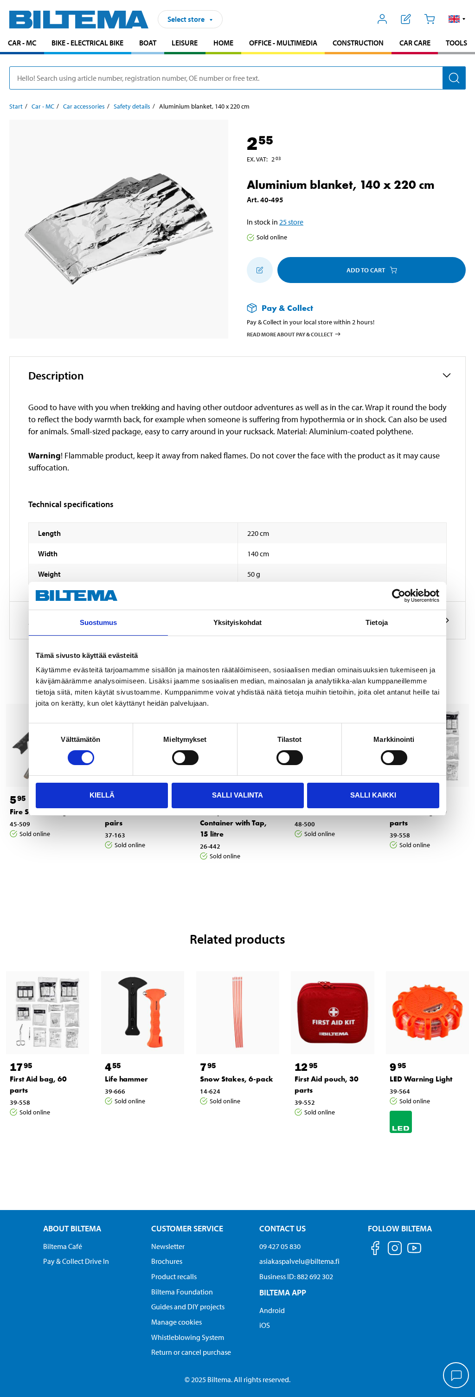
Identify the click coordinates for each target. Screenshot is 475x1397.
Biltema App (282, 1292)
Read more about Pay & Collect (290, 333)
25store (291, 221)
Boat (147, 42)
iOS (264, 1325)
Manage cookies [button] (176, 1321)
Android (272, 1310)
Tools (456, 42)
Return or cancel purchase (191, 1352)
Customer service (187, 1228)
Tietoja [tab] (377, 622)
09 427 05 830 (280, 1246)
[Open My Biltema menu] (382, 19)
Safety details (132, 106)
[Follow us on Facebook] (375, 1250)
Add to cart (366, 270)
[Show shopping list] (406, 19)
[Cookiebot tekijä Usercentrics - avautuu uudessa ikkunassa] (398, 596)
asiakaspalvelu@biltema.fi (299, 1261)
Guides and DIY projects (188, 1306)
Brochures (166, 1261)
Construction (358, 42)
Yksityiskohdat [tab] (237, 622)
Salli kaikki (373, 795)
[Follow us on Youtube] (414, 1252)
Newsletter (168, 1246)
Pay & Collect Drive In (76, 1261)
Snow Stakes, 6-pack (236, 1079)
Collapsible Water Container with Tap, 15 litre (233, 823)
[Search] (454, 78)
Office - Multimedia (283, 42)
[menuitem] (22, 43)
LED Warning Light (421, 1079)
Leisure (185, 42)
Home (223, 42)
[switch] (185, 757)
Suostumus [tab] (98, 622)
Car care (414, 42)
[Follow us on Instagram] (394, 1250)
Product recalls (174, 1276)
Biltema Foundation (182, 1291)
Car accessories (84, 106)
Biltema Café (62, 1246)
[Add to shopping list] (260, 270)
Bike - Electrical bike (87, 42)
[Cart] (429, 19)
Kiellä (102, 795)
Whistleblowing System (187, 1337)
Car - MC (22, 42)
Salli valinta (237, 795)
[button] (457, 19)
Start (16, 106)
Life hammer (126, 1079)
